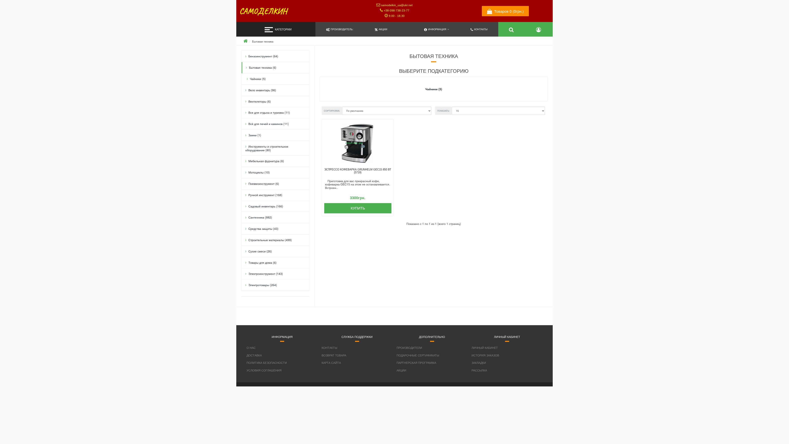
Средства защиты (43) (263, 229)
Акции (401, 370)
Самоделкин (263, 11)
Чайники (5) (258, 79)
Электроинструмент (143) (265, 274)
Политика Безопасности (267, 363)
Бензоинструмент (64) (263, 56)
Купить (358, 208)
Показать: (443, 110)
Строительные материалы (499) (270, 240)
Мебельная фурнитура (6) (266, 161)
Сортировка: (332, 110)
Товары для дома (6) (262, 262)
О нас (251, 348)
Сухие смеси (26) (260, 251)
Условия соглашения (264, 370)
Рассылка (479, 370)
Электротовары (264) (262, 285)
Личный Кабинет (485, 348)
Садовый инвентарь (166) (265, 206)
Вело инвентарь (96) (262, 90)
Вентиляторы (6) (259, 101)
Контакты (329, 348)
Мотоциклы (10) (259, 172)
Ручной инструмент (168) (265, 195)
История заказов (485, 355)
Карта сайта (331, 363)
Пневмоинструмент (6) (263, 184)
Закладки (479, 363)
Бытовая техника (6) (262, 67)
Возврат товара (334, 355)
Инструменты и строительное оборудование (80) (266, 148)
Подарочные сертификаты (418, 355)
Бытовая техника (262, 41)
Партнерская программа (416, 363)
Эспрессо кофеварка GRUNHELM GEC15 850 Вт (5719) (357, 171)
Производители (409, 348)
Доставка (254, 355)
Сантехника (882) (260, 217)
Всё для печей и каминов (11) (268, 124)
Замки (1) (254, 135)
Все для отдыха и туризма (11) (269, 112)
